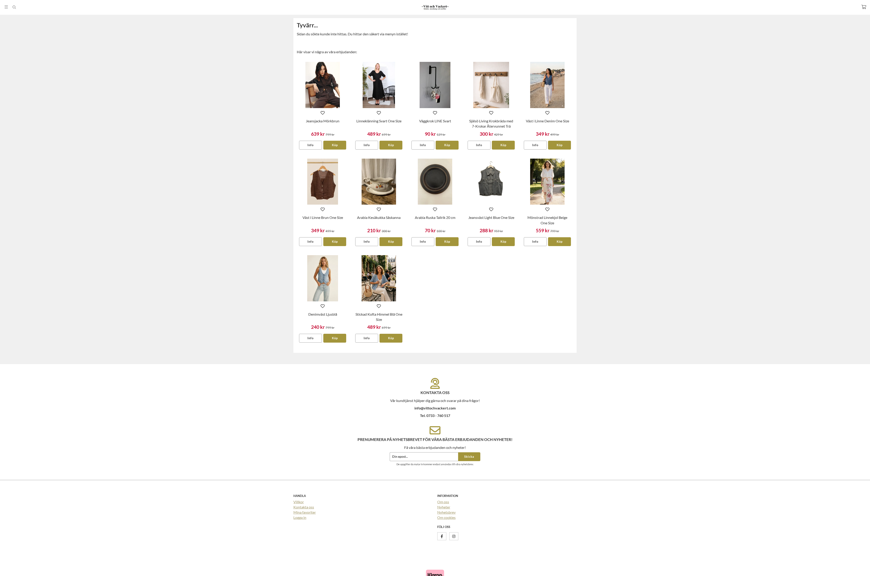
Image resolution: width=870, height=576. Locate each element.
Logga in (299, 517)
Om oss (443, 502)
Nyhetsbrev (446, 512)
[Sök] (14, 7)
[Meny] (6, 7)
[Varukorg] (864, 7)
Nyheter (443, 507)
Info (310, 145)
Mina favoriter (304, 512)
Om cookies (446, 517)
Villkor (298, 502)
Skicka (469, 456)
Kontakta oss (303, 507)
